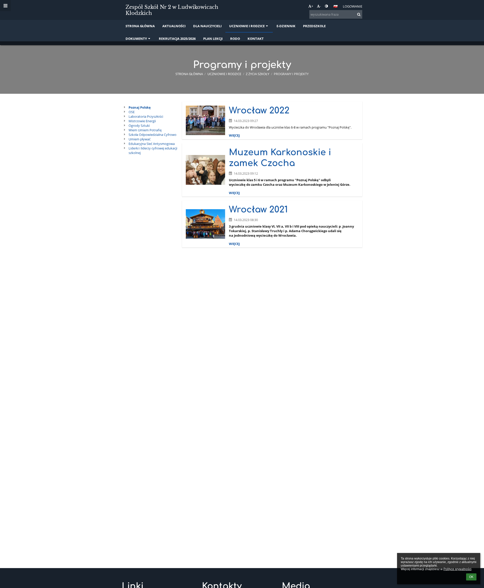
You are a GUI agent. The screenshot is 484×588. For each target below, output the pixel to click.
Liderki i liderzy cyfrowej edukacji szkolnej (153, 150)
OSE (132, 112)
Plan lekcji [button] (213, 38)
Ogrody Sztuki (139, 125)
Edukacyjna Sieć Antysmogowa (152, 143)
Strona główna (189, 74)
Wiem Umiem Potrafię (145, 130)
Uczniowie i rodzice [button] (247, 26)
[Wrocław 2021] (205, 224)
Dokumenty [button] (136, 38)
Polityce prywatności (457, 569)
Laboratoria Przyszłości (146, 116)
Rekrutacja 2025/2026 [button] (177, 38)
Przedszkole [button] (314, 26)
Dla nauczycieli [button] (207, 26)
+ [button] (312, 6)
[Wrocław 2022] (205, 120)
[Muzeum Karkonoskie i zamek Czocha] (205, 169)
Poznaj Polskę (140, 107)
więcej (234, 135)
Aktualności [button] (174, 26)
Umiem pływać (139, 139)
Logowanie (352, 6)
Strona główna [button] (140, 26)
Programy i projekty (291, 74)
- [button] (320, 6)
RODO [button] (235, 38)
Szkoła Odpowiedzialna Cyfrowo (152, 134)
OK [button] (471, 577)
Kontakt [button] (256, 38)
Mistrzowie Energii (142, 121)
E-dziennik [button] (286, 26)
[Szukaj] (359, 14)
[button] (326, 6)
